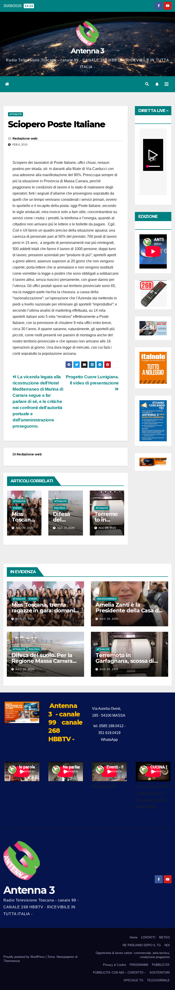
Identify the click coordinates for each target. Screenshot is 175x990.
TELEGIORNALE (158, 980)
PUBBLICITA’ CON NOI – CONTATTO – (119, 972)
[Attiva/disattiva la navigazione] (167, 84)
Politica (59, 508)
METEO (164, 937)
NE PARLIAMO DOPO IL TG (142, 945)
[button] (147, 84)
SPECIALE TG (133, 980)
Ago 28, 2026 (109, 618)
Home (133, 937)
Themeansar (11, 961)
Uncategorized (106, 599)
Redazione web (25, 138)
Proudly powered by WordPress (24, 957)
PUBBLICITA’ (161, 964)
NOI (167, 945)
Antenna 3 (87, 51)
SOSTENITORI (159, 972)
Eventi (17, 508)
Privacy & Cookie (114, 964)
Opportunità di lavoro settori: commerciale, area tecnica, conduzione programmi (133, 955)
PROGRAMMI (139, 964)
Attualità (15, 114)
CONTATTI (148, 937)
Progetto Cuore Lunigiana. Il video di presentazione (92, 379)
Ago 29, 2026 (24, 618)
